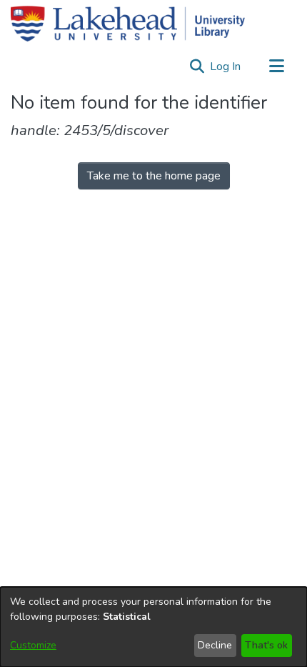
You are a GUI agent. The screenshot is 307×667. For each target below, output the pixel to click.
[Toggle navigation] (276, 66)
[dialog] (153, 627)
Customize (33, 645)
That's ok (266, 645)
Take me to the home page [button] (154, 176)
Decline (215, 645)
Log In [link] (226, 66)
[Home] (128, 23)
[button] (197, 66)
